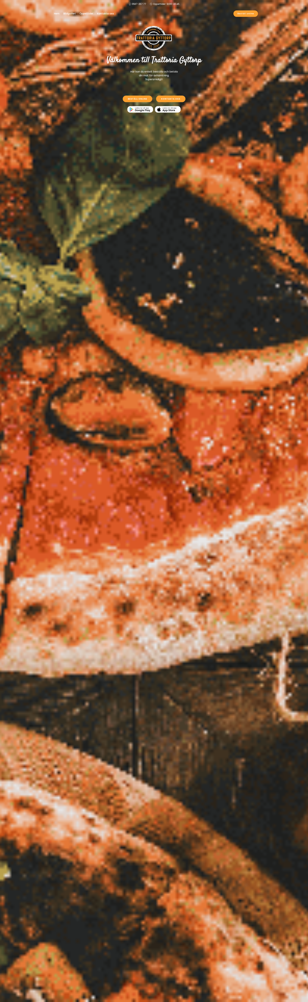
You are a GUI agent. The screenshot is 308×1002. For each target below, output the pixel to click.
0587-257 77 (139, 4)
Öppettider (86, 13)
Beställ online (245, 13)
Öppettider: (166, 4)
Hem (57, 13)
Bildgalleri (69, 13)
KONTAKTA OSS (170, 98)
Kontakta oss (105, 13)
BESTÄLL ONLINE (137, 98)
